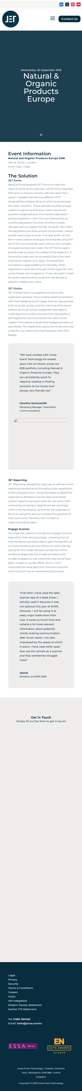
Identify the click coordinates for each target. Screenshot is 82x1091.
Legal (11, 975)
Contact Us (69, 19)
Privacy (12, 979)
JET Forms (15, 180)
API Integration (17, 1000)
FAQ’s (12, 996)
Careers (13, 992)
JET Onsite (15, 288)
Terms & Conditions (20, 987)
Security (13, 983)
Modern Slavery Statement (25, 1004)
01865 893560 (22, 1019)
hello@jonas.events (29, 1023)
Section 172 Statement (22, 1009)
